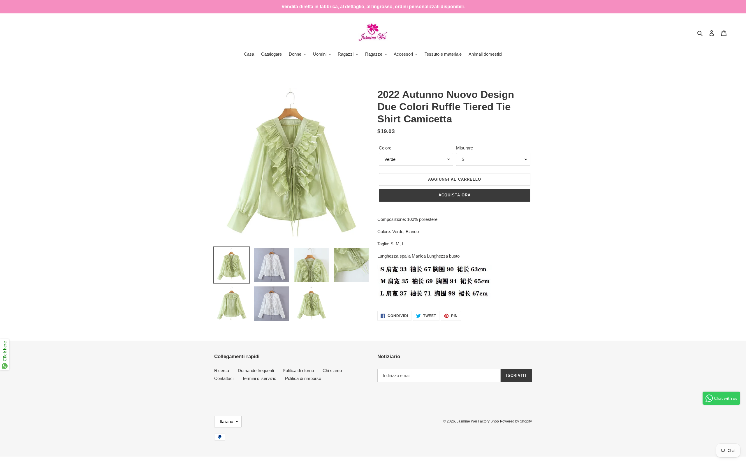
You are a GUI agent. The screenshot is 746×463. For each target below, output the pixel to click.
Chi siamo (332, 370)
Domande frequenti (256, 370)
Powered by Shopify (516, 421)
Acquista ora (455, 195)
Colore (385, 147)
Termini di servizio (259, 378)
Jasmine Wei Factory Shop (478, 421)
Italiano (226, 421)
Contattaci (223, 378)
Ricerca (221, 370)
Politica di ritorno (298, 370)
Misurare (464, 147)
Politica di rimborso (303, 378)
